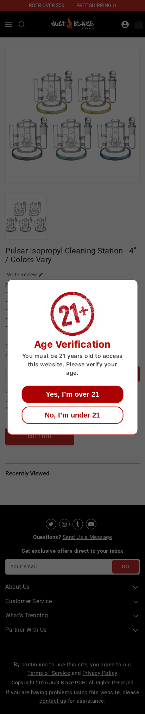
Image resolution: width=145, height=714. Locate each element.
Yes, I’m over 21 (72, 394)
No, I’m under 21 (72, 415)
